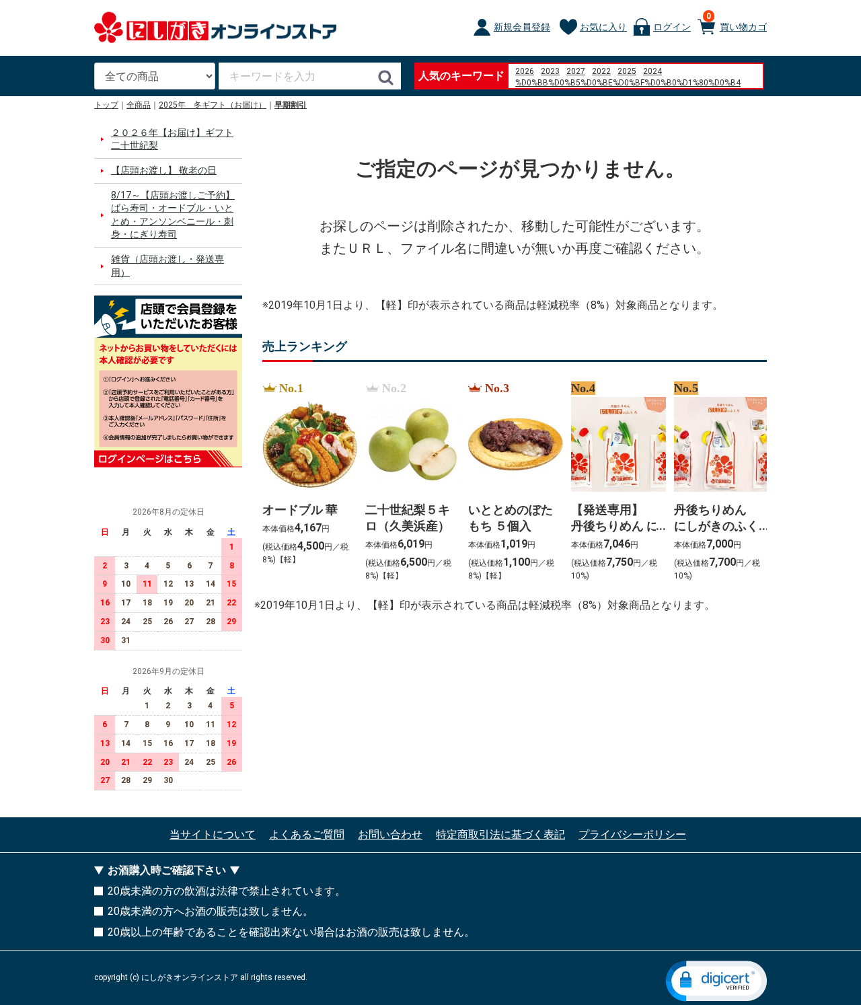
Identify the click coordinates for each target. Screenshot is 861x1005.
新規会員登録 (522, 27)
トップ (106, 105)
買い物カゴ (736, 21)
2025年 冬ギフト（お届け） (212, 105)
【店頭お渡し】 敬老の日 (164, 170)
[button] (716, 981)
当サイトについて (213, 834)
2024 (652, 71)
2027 (575, 71)
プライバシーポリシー (632, 834)
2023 (550, 71)
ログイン (672, 27)
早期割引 (290, 105)
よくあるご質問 (306, 834)
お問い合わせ (390, 834)
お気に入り (603, 27)
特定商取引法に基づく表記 (500, 834)
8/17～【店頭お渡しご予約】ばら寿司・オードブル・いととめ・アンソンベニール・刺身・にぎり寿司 (173, 215)
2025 (626, 71)
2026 (524, 71)
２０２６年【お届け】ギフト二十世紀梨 (172, 139)
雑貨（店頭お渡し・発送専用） (167, 266)
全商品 (138, 105)
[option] (305, 482)
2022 (601, 71)
